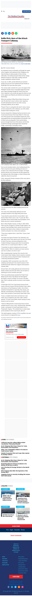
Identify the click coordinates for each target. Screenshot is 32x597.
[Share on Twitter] (6, 33)
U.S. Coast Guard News (24, 63)
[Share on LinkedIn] (9, 33)
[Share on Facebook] (2, 33)
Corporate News (22, 573)
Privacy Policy (16, 550)
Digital (11, 529)
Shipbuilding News (23, 558)
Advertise (16, 545)
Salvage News (21, 564)
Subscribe (16, 576)
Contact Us (16, 549)
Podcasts (5, 560)
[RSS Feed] (19, 587)
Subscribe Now (21, 337)
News (3, 556)
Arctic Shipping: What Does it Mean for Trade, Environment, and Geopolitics (14, 446)
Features (4, 558)
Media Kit (26, 18)
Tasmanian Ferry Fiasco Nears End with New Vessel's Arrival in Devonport (23, 500)
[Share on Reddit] (12, 33)
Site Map (16, 552)
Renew (23, 529)
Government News (23, 569)
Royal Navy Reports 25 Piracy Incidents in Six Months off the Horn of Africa (14, 464)
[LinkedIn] (12, 587)
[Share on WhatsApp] (16, 33)
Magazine (5, 562)
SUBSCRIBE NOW (26, 11)
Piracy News (21, 556)
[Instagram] (22, 587)
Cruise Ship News (22, 560)
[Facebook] (8, 587)
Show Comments (16, 535)
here (19, 315)
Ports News (21, 562)
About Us (16, 544)
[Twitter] (15, 587)
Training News (21, 567)
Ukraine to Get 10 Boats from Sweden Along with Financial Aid (23, 517)
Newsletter (17, 529)
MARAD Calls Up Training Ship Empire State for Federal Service (7, 498)
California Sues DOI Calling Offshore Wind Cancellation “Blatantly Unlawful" (13, 443)
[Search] (4, 11)
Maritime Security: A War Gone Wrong (8, 515)
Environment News (23, 570)
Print (7, 529)
